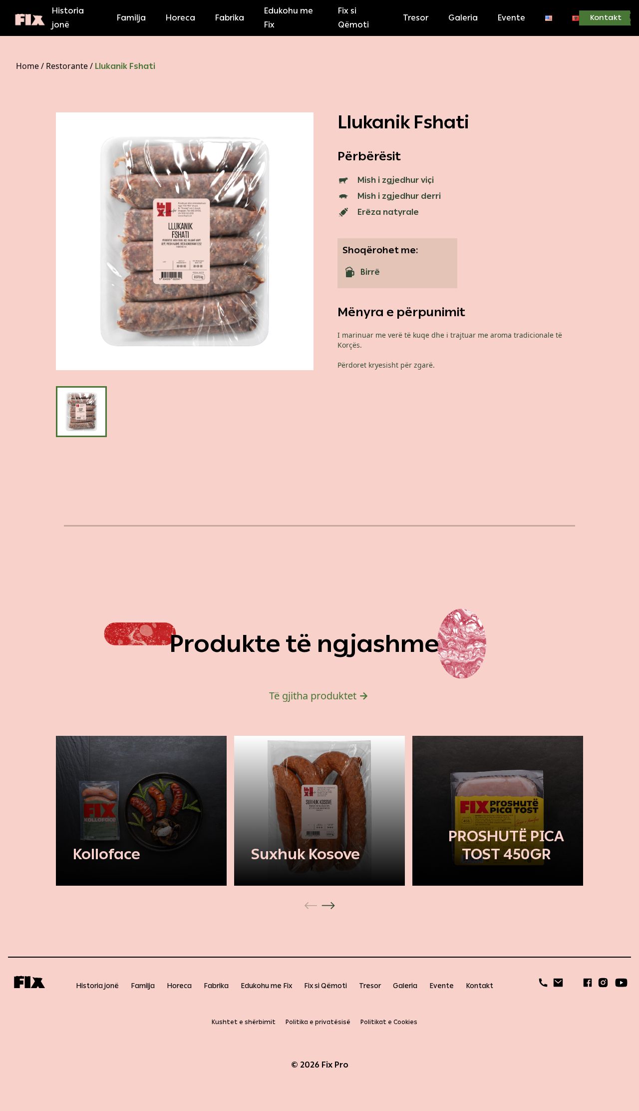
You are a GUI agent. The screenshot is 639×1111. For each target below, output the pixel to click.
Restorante (67, 65)
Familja (131, 17)
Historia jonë (68, 17)
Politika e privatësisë (318, 1022)
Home (27, 65)
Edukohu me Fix (288, 17)
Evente (511, 17)
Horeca (180, 17)
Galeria (463, 17)
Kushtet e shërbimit (244, 1022)
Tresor (415, 17)
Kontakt (606, 17)
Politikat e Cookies (388, 1022)
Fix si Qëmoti (353, 17)
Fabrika (229, 17)
